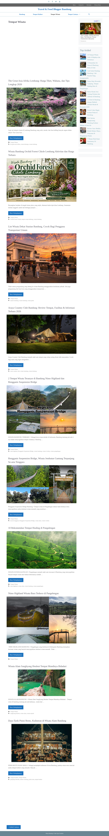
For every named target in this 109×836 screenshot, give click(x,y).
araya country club (15, 371)
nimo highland (14, 451)
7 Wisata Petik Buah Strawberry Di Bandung (93, 141)
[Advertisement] (41, 51)
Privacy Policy (97, 5)
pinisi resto (31, 779)
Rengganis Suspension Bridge (25, 451)
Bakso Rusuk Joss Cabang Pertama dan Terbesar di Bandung (93, 94)
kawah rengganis (14, 520)
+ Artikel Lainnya (13, 827)
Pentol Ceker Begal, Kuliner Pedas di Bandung (93, 112)
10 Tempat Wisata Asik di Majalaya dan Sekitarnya (93, 57)
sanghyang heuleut (15, 713)
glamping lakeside (14, 779)
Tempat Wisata (55, 14)
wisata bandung (23, 300)
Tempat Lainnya (73, 14)
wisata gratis (31, 300)
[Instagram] (48, 2)
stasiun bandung (14, 300)
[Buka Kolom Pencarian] (89, 14)
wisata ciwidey (46, 451)
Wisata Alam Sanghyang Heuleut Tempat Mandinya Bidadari (37, 666)
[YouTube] (59, 2)
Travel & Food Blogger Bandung (54, 9)
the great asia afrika (15, 144)
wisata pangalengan (55, 451)
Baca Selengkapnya (16, 138)
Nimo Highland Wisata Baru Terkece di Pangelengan (33, 593)
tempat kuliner (38, 779)
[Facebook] (52, 2)
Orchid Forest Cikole (15, 219)
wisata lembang (33, 144)
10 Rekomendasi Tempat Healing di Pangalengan (31, 528)
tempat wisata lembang (27, 219)
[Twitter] (56, 2)
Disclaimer (89, 5)
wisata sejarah (30, 713)
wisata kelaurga (24, 144)
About (74, 5)
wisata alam (38, 520)
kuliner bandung (24, 779)
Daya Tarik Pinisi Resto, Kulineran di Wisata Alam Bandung (37, 720)
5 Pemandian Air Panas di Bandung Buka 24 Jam (92, 65)
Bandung (22, 14)
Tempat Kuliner (38, 14)
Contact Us (81, 5)
